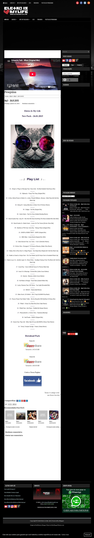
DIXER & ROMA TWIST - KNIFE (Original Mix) (33, 232)
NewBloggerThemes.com (57, 525)
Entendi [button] (87, 534)
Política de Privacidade (47, 3)
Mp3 (11, 96)
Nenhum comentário (28, 103)
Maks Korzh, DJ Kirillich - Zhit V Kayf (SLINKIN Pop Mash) (33, 294)
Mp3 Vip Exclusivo (22, 3)
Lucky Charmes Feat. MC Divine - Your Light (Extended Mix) (34, 285)
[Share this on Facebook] (17, 401)
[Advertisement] (47, 36)
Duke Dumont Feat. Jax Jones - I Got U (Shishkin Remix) (33, 241)
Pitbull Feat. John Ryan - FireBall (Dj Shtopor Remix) (34, 308)
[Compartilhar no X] (12, 404)
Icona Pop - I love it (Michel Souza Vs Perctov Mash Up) (33, 267)
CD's (30, 3)
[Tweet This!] (20, 401)
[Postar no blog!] (10, 404)
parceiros (36, 3)
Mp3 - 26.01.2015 (11, 100)
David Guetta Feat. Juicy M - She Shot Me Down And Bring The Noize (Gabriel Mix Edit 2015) (34, 218)
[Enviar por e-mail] (9, 404)
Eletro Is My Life (46, 521)
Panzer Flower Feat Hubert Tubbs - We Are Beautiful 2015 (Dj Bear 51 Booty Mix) (33, 299)
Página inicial (33, 427)
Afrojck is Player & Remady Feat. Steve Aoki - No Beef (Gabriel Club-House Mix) (33, 189)
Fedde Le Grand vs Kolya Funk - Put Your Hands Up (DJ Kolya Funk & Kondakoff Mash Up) (33, 255)
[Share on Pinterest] (24, 401)
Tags (72, 65)
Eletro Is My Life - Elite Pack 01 (79, 279)
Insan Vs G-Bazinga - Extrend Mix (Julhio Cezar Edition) (34, 271)
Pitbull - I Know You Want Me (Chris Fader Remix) (33, 303)
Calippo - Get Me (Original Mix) (33, 209)
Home (6, 96)
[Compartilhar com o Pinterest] (16, 404)
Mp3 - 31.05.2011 (75, 215)
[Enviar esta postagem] (5, 404)
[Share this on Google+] (22, 401)
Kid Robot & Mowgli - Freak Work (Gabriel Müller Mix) (33, 280)
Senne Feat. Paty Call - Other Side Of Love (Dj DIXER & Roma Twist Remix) (33, 322)
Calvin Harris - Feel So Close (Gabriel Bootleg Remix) (33, 214)
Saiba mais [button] (65, 534)
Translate (76, 75)
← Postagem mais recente (12, 427)
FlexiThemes (38, 525)
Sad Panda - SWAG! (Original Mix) (33, 317)
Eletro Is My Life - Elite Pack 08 (79, 237)
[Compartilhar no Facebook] (14, 404)
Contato (12, 3)
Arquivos (79, 65)
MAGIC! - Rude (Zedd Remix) (33, 290)
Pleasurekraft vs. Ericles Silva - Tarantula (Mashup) (33, 312)
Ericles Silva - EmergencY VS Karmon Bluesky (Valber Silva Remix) (33, 246)
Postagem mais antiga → (54, 427)
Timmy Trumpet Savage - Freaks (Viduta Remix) (34, 326)
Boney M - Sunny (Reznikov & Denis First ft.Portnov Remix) (34, 205)
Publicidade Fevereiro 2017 (78, 258)
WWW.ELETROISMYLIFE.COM (47, 507)
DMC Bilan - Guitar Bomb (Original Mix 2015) (34, 237)
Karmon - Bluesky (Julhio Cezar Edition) (33, 276)
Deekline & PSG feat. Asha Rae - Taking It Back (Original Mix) (33, 228)
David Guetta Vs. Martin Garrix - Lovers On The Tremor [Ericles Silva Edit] (34, 223)
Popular (66, 65)
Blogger (61, 521)
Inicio (5, 3)
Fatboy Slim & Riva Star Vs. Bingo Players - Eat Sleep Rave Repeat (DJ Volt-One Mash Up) (33, 251)
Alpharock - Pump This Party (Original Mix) (33, 193)
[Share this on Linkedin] (27, 401)
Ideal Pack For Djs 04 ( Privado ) (80, 299)
